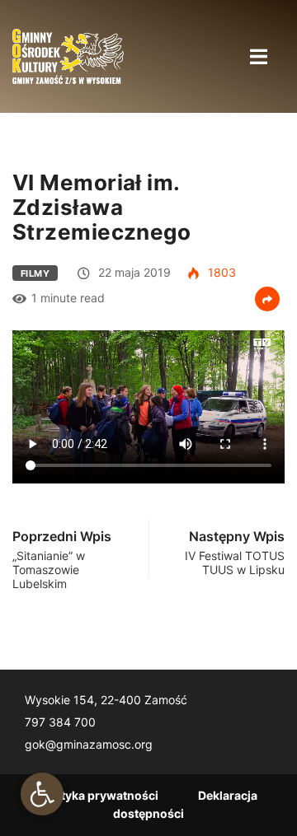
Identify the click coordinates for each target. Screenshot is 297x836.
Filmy (35, 273)
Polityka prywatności (99, 795)
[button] (42, 794)
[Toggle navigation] (258, 56)
